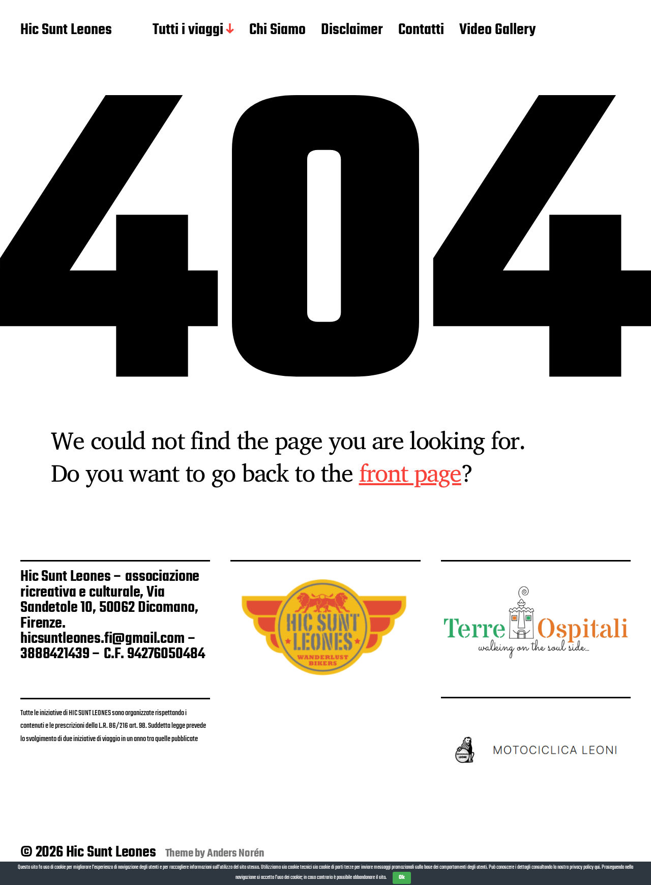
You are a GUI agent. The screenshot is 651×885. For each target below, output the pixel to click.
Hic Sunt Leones (66, 30)
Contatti (421, 30)
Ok (402, 877)
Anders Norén (235, 853)
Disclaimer (352, 30)
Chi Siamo (277, 30)
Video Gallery (497, 30)
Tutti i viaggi (188, 30)
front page (410, 472)
